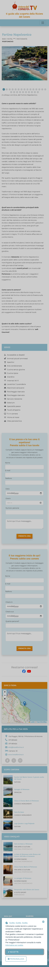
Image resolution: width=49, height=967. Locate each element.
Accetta (14, 952)
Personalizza (17, 959)
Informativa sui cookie (14, 945)
